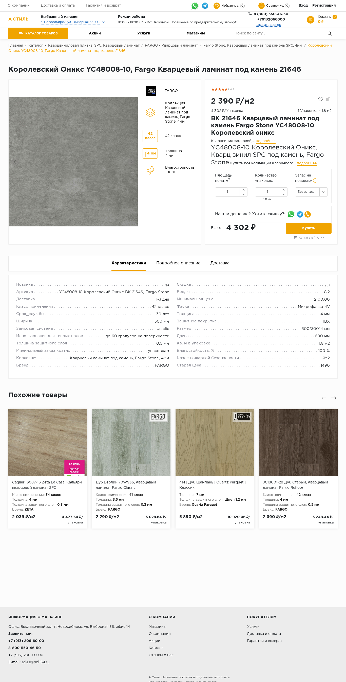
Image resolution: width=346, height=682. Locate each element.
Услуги (143, 33)
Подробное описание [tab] (178, 263)
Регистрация (324, 5)
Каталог (156, 648)
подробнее (266, 141)
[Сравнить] (328, 99)
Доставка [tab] (219, 263)
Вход (303, 5)
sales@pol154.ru (36, 662)
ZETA (29, 509)
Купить (308, 228)
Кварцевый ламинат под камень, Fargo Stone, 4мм (119, 358)
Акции (95, 33)
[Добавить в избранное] (320, 99)
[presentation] (15, 162)
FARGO (162, 365)
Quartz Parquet (204, 504)
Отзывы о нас (161, 655)
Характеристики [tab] (128, 263)
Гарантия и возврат (103, 5)
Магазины (196, 33)
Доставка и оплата (58, 5)
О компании (19, 5)
